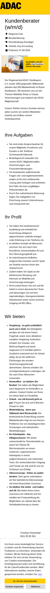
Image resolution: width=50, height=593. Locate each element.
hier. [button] (40, 574)
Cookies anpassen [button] (14, 586)
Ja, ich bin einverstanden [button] (25, 581)
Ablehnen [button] (35, 586)
